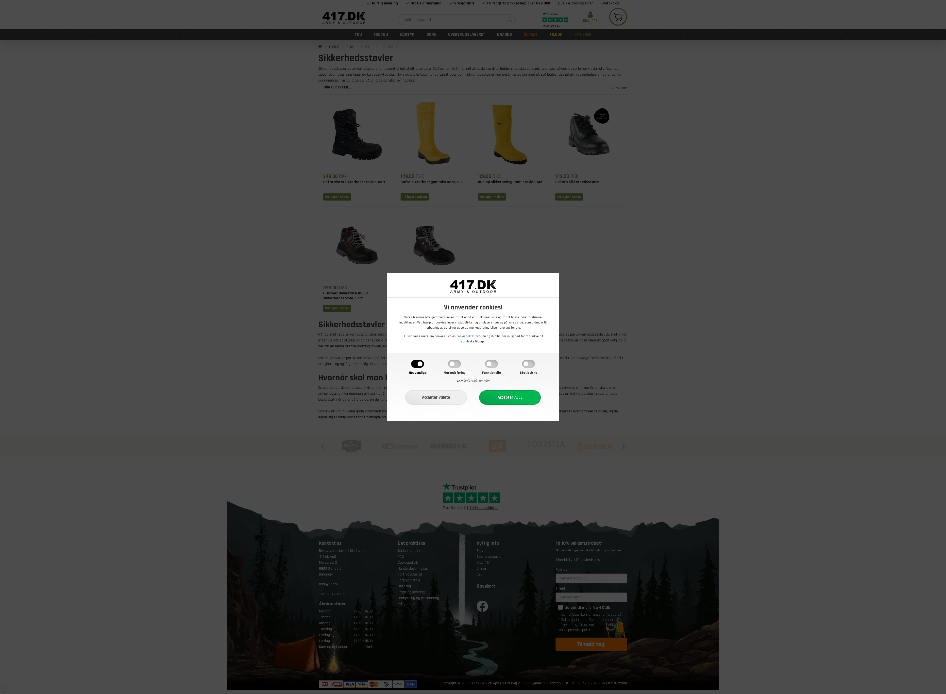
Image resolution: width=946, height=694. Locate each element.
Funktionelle (491, 373)
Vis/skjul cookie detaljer (473, 381)
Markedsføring (455, 373)
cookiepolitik (465, 336)
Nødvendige (417, 373)
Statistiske (528, 373)
